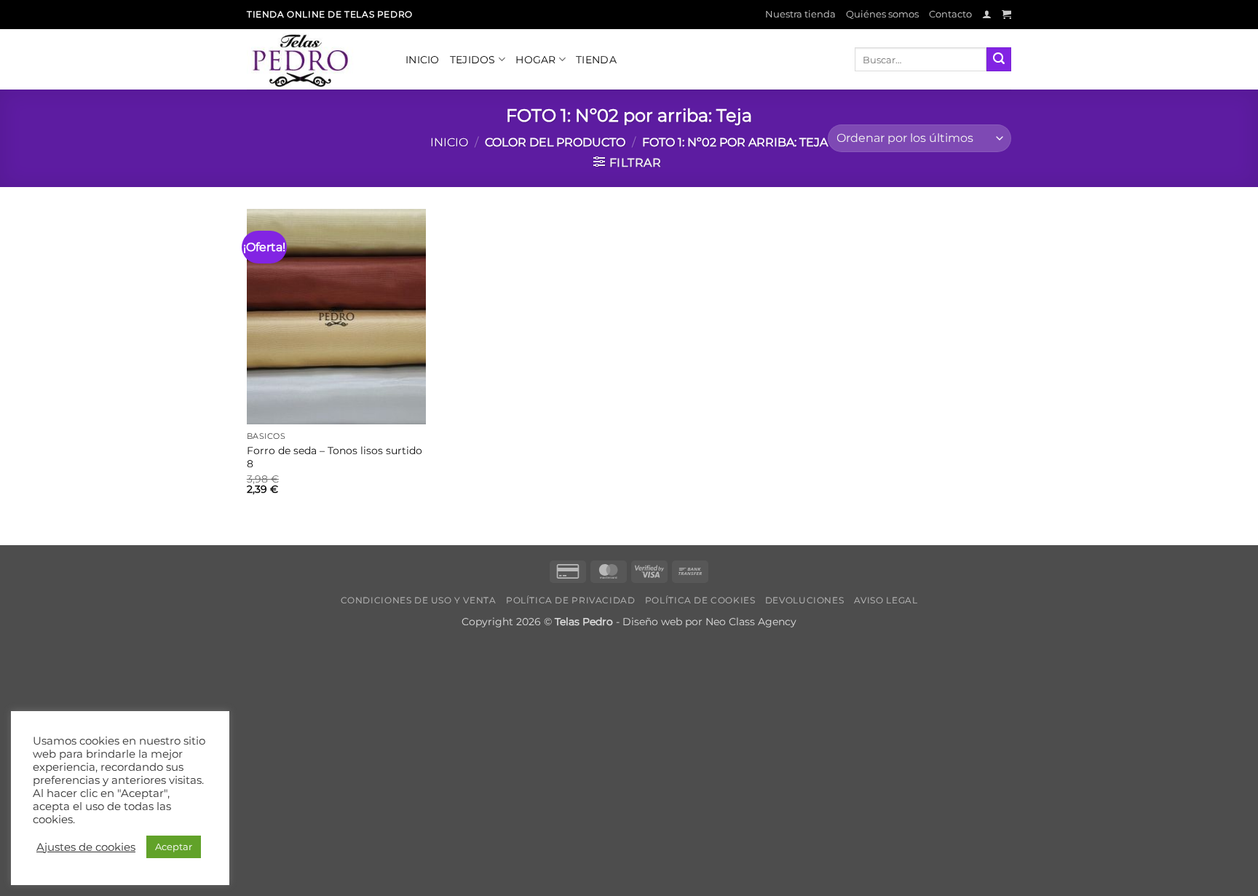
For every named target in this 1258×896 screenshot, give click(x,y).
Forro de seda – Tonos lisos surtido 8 (334, 457)
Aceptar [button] (173, 846)
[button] (987, 14)
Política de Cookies (700, 600)
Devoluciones (804, 600)
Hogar (535, 59)
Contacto (950, 14)
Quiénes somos (882, 14)
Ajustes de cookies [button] (85, 847)
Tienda (596, 59)
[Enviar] (998, 59)
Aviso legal (886, 600)
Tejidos (473, 59)
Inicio (423, 59)
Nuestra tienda (800, 14)
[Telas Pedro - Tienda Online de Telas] (315, 59)
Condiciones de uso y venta (419, 600)
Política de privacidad (570, 600)
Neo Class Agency (750, 621)
